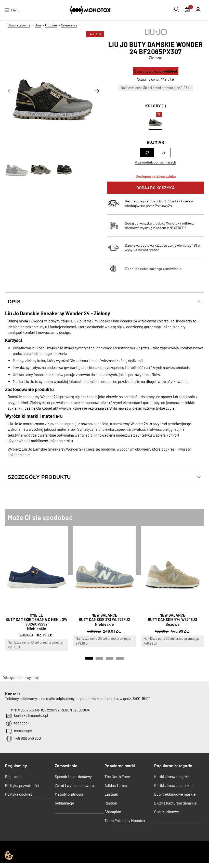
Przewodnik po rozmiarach (155, 162)
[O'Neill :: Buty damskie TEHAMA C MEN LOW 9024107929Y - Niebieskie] (36, 568)
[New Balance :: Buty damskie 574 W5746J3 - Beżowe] (172, 568)
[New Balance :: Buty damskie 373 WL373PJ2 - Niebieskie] (104, 568)
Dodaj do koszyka (155, 187)
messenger (23, 730)
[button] (10, 90)
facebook (22, 723)
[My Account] (198, 9)
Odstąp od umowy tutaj (20, 677)
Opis (14, 301)
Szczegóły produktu (39, 477)
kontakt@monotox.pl (31, 715)
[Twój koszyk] (187, 10)
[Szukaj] (176, 9)
